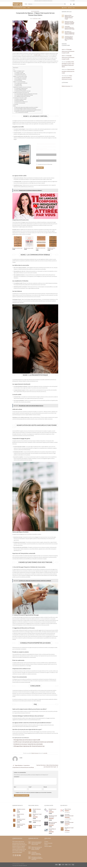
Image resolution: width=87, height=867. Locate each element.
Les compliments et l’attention (21, 79)
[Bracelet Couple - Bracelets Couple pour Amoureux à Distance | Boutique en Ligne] (17, 4)
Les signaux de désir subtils (20, 73)
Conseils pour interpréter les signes (20, 97)
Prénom (37, 152)
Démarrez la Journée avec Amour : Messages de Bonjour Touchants (69, 22)
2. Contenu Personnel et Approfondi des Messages (24, 95)
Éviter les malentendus (20, 100)
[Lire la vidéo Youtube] (35, 206)
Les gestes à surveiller (19, 72)
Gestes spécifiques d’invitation (21, 89)
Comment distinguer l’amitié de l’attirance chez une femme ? (26, 108)
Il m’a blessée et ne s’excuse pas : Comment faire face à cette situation (28, 744)
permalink (45, 753)
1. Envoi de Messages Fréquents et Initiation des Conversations (26, 93)
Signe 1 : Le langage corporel (19, 70)
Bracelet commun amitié (28, 248)
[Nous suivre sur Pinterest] (20, 855)
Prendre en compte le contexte (21, 99)
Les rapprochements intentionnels (21, 83)
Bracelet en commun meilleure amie (51, 249)
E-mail (30, 786)
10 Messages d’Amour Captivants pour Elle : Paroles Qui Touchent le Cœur (29, 746)
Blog (29, 7)
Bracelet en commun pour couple (40, 249)
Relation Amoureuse (35, 11)
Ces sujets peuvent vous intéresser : (23, 112)
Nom (15, 786)
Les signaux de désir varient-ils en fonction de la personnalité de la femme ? (28, 109)
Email (37, 158)
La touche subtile (19, 84)
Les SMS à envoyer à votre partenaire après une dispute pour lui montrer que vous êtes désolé (33, 741)
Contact (46, 844)
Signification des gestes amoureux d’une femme (22, 87)
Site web (45, 786)
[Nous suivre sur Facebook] (70, 0)
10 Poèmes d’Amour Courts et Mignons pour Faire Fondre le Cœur (69, 38)
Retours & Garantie (48, 843)
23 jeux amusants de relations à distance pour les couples (68, 71)
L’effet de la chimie (19, 85)
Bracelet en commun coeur (17, 248)
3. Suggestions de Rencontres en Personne (23, 96)
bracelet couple (37, 54)
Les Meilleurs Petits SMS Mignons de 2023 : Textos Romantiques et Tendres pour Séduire (68, 64)
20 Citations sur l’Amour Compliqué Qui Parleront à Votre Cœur (69, 32)
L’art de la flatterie (19, 80)
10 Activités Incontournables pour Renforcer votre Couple (69, 27)
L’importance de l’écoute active (21, 74)
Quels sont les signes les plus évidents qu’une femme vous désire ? (27, 107)
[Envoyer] (65, 4)
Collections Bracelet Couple (19, 7)
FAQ (15, 105)
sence (63, 49)
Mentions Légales (48, 846)
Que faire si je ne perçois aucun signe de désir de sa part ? (25, 111)
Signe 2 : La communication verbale (20, 76)
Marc (40, 18)
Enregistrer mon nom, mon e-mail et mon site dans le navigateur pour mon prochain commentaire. (34, 792)
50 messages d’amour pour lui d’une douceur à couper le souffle (27, 739)
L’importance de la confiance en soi (21, 101)
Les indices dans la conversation (21, 77)
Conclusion (16, 104)
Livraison (46, 841)
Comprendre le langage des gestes (22, 88)
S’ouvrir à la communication (20, 103)
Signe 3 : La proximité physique (19, 81)
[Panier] (74, 4)
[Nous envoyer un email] (72, 0)
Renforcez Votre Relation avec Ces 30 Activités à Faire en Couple (69, 17)
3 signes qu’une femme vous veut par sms (21, 92)
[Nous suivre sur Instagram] (71, 0)
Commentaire (16, 776)
